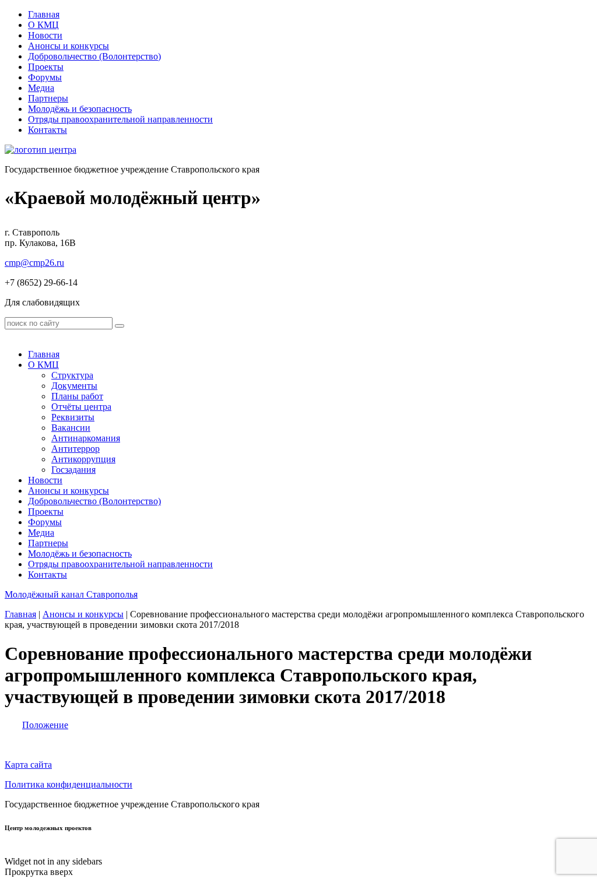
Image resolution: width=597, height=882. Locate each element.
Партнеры (48, 98)
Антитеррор (75, 449)
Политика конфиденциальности (68, 784)
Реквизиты (72, 417)
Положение (45, 725)
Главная (43, 14)
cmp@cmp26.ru (34, 263)
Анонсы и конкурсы (68, 46)
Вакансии (70, 428)
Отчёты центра (81, 407)
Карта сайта (28, 764)
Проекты (46, 67)
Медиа (41, 88)
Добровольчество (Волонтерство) (94, 56)
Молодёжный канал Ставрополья (71, 594)
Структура (72, 375)
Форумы (45, 77)
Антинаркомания (85, 438)
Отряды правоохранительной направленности (120, 119)
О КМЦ (43, 25)
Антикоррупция (83, 459)
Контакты (47, 130)
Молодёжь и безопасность (80, 109)
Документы (74, 386)
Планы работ (77, 396)
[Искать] (119, 326)
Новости (45, 35)
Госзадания (73, 470)
